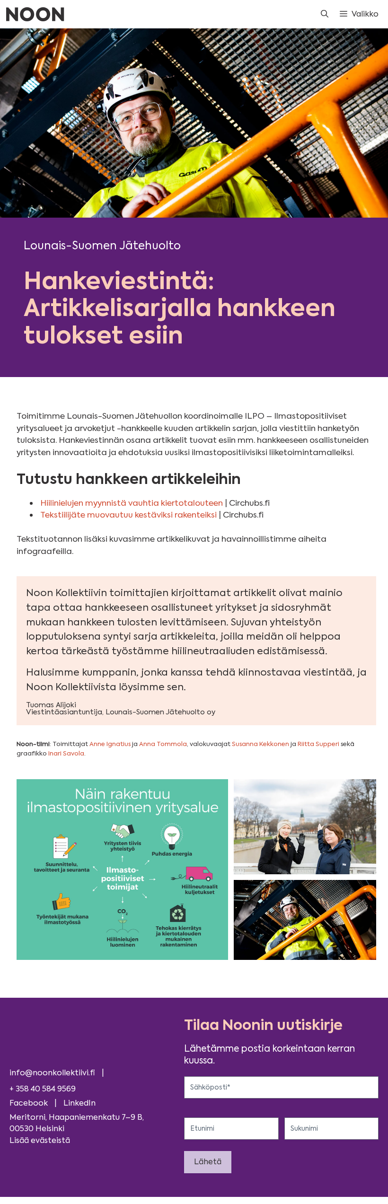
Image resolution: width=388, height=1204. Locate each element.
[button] (324, 14)
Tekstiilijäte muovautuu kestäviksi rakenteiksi (128, 515)
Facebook (28, 1103)
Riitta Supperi (319, 744)
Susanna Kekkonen (260, 744)
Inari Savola (66, 753)
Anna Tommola (163, 744)
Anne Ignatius (110, 744)
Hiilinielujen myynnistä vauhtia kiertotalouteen (131, 503)
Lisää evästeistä (39, 1140)
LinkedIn (79, 1103)
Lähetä (207, 1162)
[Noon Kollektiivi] (35, 14)
